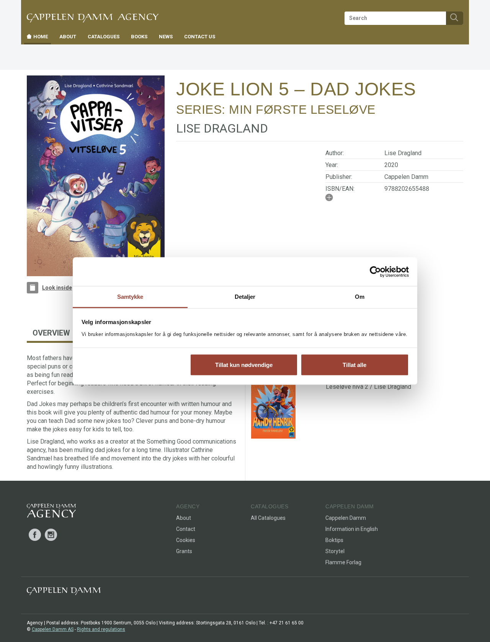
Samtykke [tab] (130, 296)
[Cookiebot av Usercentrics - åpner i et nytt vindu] (375, 271)
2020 (391, 165)
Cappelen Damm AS (53, 629)
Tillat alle (354, 364)
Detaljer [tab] (245, 296)
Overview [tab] (51, 332)
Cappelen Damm (406, 176)
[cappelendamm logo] (64, 593)
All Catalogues (268, 518)
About (183, 518)
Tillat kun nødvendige (244, 364)
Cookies (185, 540)
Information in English (351, 529)
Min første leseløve (302, 109)
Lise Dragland (402, 153)
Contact (185, 529)
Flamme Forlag (343, 562)
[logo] (51, 512)
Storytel (335, 551)
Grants (184, 551)
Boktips (334, 540)
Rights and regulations (101, 629)
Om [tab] (359, 296)
